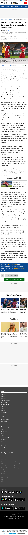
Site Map (6, 516)
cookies (5, 533)
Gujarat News (4, 479)
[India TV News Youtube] (26, 0)
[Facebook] (2, 492)
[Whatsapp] (22, 66)
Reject (21, 533)
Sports (21, 6)
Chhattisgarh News (5, 477)
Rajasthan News (18, 463)
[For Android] (7, 508)
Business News (4, 445)
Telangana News (18, 465)
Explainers (3, 443)
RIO (15, 518)
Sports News (4, 439)
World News (4, 431)
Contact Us (3, 394)
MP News (3, 469)
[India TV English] (15, 3)
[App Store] (19, 499)
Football (10, 19)
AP (8, 30)
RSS (19, 518)
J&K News (3, 481)
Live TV (3, 408)
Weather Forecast (5, 419)
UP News (3, 475)
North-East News (5, 471)
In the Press (4, 402)
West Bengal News (18, 467)
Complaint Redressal (6, 400)
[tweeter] (6, 492)
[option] (14, 184)
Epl (2, 275)
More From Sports (14, 295)
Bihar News (3, 461)
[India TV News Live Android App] (7, 499)
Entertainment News (6, 437)
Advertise (3, 398)
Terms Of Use (13, 516)
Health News (4, 447)
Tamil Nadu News (5, 473)
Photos (2, 433)
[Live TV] (25, 3)
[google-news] (20, 492)
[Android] (21, 0)
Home (2, 6)
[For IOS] (19, 508)
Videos (7, 6)
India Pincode (4, 421)
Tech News (3, 441)
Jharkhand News (5, 467)
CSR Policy (10, 518)
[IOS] (20, 0)
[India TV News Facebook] (24, 0)
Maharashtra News (18, 461)
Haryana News (4, 465)
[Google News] (4, 65)
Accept (13, 533)
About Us (3, 396)
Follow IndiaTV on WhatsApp (13, 279)
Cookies (4, 530)
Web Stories (4, 412)
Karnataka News (5, 483)
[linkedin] (16, 492)
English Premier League (12, 275)
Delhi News (3, 463)
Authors (3, 410)
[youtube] (13, 492)
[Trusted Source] (12, 65)
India (12, 6)
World (16, 6)
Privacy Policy (21, 516)
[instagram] (9, 492)
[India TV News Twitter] (25, 0)
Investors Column (5, 404)
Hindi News (3, 406)
